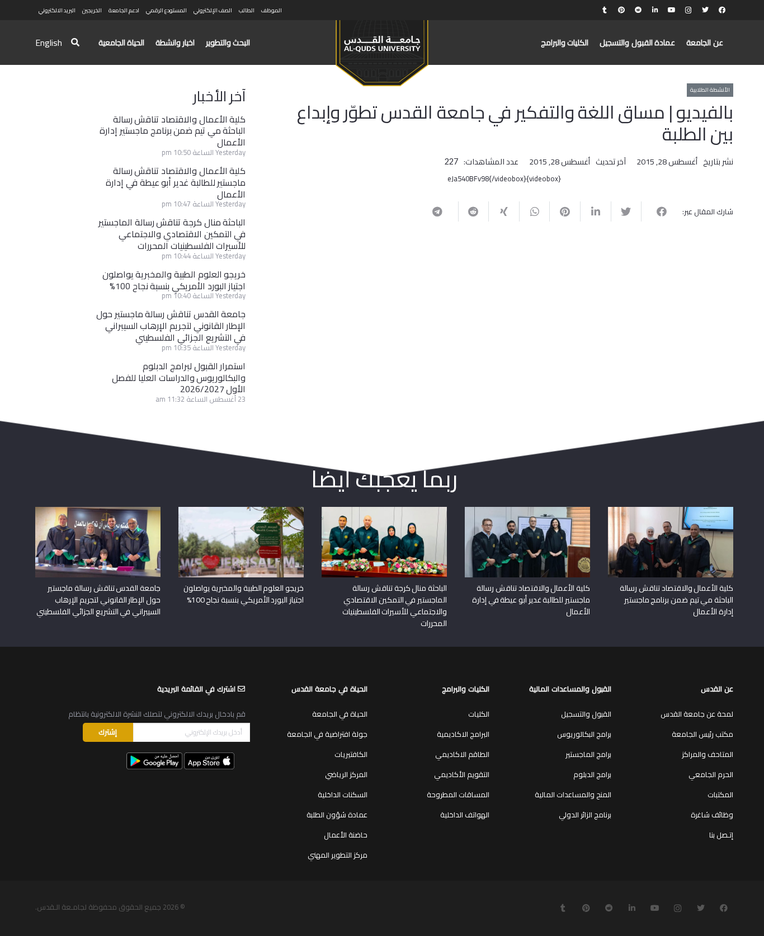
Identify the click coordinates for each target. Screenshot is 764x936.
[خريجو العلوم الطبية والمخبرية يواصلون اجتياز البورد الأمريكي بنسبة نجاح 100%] (241, 511)
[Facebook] (722, 10)
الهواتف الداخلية (464, 814)
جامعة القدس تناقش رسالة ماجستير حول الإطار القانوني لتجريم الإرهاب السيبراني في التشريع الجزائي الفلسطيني (171, 325)
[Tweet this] (626, 211)
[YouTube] (671, 10)
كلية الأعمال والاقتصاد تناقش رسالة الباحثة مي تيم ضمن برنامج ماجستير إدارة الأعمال (173, 131)
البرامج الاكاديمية (463, 734)
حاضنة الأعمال (345, 834)
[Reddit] (638, 10)
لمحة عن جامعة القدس (697, 714)
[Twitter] (705, 10)
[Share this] (656, 211)
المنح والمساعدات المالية (573, 794)
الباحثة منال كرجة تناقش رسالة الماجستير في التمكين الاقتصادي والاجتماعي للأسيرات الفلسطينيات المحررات (172, 234)
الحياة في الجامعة (339, 714)
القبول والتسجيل (586, 714)
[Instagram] (688, 10)
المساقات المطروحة (458, 794)
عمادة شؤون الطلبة (336, 814)
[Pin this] (564, 211)
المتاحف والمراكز (707, 754)
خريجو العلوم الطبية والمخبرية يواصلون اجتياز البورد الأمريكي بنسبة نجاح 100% (174, 280)
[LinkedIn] (655, 10)
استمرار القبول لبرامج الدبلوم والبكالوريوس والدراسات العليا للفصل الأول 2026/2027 (179, 378)
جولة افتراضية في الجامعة (327, 734)
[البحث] (75, 42)
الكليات (478, 714)
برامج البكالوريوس (584, 734)
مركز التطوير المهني (337, 855)
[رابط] (382, 48)
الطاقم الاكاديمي (462, 754)
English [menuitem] (48, 42)
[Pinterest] (621, 10)
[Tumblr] (604, 10)
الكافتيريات (350, 754)
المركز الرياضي (346, 774)
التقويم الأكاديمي (461, 774)
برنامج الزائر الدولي (585, 814)
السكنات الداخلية (342, 794)
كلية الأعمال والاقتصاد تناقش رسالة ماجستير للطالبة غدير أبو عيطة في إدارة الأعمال (176, 182)
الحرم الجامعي (710, 774)
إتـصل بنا (721, 834)
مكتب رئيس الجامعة (702, 734)
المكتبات (720, 794)
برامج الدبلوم (592, 774)
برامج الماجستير (588, 754)
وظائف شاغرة (712, 814)
